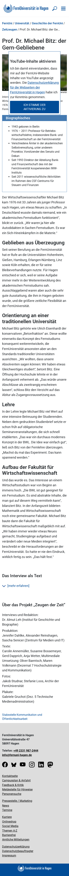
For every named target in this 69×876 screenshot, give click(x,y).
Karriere (7, 817)
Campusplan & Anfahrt (16, 780)
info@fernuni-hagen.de (17, 755)
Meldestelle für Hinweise (17, 789)
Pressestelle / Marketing (17, 801)
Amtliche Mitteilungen (15, 839)
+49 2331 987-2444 (25, 750)
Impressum (9, 855)
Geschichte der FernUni (47, 23)
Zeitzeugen (9, 29)
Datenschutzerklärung (16, 846)
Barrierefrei (9, 835)
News (5, 805)
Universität (22, 23)
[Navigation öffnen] (63, 8)
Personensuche (11, 794)
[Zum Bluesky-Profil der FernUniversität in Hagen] (13, 765)
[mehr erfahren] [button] (18, 586)
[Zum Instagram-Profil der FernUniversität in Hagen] (32, 765)
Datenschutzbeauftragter (17, 851)
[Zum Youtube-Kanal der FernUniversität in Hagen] (22, 765)
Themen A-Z (9, 830)
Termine (7, 810)
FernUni (7, 23)
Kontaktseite (10, 776)
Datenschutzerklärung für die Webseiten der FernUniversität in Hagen (34, 87)
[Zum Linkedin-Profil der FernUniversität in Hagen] (41, 765)
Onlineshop (9, 821)
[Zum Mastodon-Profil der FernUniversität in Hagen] (50, 765)
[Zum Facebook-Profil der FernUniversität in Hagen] (5, 765)
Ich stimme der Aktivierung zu (34, 107)
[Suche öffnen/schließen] (54, 8)
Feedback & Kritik (13, 785)
